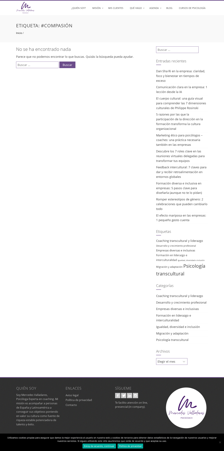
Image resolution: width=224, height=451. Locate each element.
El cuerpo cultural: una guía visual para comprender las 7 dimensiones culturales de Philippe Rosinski (181, 103)
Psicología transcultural (172, 340)
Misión (96, 8)
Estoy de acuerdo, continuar (99, 446)
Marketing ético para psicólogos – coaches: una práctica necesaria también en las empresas (179, 140)
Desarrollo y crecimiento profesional (176, 245)
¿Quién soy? (78, 8)
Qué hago (136, 8)
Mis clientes (115, 8)
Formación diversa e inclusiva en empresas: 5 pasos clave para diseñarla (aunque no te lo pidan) (179, 188)
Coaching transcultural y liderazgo (179, 241)
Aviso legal (72, 395)
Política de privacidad (79, 400)
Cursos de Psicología (192, 8)
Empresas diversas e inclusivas (175, 250)
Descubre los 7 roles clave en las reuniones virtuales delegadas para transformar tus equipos (180, 156)
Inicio (19, 33)
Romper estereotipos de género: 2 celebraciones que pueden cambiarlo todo (181, 204)
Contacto (71, 405)
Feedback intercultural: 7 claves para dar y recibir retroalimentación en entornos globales (181, 172)
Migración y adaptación (169, 266)
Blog (169, 8)
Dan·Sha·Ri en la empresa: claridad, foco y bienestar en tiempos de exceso (180, 76)
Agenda (154, 8)
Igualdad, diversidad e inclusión (191, 260)
